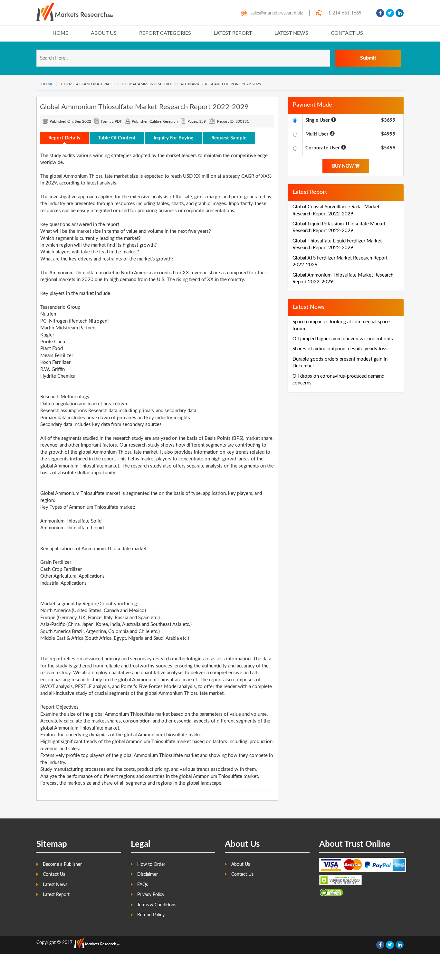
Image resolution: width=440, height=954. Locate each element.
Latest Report (233, 33)
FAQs (142, 885)
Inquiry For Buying (173, 138)
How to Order (151, 864)
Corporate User (323, 148)
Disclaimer (147, 874)
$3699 (388, 120)
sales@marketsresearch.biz (277, 13)
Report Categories (165, 33)
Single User (318, 120)
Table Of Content (117, 138)
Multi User (317, 134)
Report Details (64, 138)
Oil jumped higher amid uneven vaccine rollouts (342, 338)
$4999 (388, 134)
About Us (104, 33)
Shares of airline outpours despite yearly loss (339, 348)
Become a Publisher (62, 864)
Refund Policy (151, 915)
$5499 (388, 148)
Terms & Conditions (156, 905)
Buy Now (343, 166)
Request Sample (228, 138)
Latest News (291, 33)
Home (60, 33)
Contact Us (347, 33)
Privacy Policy (150, 895)
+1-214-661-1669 (343, 13)
